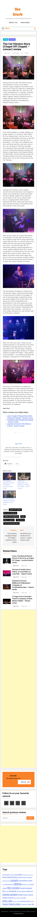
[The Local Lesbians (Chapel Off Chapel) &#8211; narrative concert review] (9, 494)
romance (14, 901)
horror (23, 891)
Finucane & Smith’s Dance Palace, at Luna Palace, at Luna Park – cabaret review (22, 572)
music (23, 516)
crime (30, 880)
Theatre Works (24, 904)
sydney (32, 901)
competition (23, 881)
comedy (14, 880)
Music (6, 39)
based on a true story (28, 874)
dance (3, 884)
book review (7, 877)
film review (13, 887)
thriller (29, 904)
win (33, 904)
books (14, 877)
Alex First (7, 53)
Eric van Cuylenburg (10, 513)
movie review (9, 894)
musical (10, 898)
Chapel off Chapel (15, 510)
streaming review (25, 901)
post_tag (7, 900)
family (23, 884)
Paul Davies (20, 520)
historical (19, 891)
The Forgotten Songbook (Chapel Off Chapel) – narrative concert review (8, 484)
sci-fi (18, 901)
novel (21, 898)
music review (16, 898)
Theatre (12, 39)
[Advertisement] (18, 689)
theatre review (14, 904)
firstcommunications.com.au (13, 457)
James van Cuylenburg (11, 516)
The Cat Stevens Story (11, 523)
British (24, 877)
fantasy (27, 884)
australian (18, 875)
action (7, 875)
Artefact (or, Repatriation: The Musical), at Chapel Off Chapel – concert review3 (24, 484)
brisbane (20, 877)
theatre (5, 904)
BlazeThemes (19, 913)
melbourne (29, 891)
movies (20, 895)
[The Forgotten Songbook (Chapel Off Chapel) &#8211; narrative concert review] (9, 476)
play (24, 898)
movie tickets (28, 895)
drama (17, 883)
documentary (10, 884)
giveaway (12, 891)
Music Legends (9, 520)
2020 (3, 874)
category (29, 877)
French (7, 891)
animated (12, 874)
